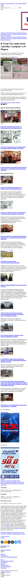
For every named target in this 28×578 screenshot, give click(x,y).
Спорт (9, 34)
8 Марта (18, 102)
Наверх (3, 479)
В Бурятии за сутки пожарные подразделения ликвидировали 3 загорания (13, 405)
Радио (2, 482)
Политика (8, 35)
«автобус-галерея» (10, 102)
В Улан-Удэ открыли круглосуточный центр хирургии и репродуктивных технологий (13, 147)
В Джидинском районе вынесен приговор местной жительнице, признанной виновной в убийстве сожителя (13, 360)
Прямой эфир (16, 480)
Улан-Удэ (3, 102)
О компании (20, 482)
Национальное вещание (10, 482)
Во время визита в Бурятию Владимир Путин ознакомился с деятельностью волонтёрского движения (13, 169)
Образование (4, 34)
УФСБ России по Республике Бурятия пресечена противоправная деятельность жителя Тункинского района (12, 314)
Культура (24, 34)
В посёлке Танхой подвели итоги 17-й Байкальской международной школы (11, 127)
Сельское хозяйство (17, 34)
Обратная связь (9, 483)
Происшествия (16, 32)
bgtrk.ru (8, 525)
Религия (3, 35)
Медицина (23, 32)
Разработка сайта (5, 546)
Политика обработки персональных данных (12, 532)
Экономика (9, 32)
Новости (3, 3)
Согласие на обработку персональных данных (13, 533)
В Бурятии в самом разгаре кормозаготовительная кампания (10, 262)
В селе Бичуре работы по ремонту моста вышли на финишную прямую (12, 336)
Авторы (3, 537)
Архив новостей (5, 536)
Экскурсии (3, 485)
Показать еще (4, 412)
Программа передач (19, 483)
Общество (3, 32)
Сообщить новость (6, 572)
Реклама (3, 483)
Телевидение (9, 3)
